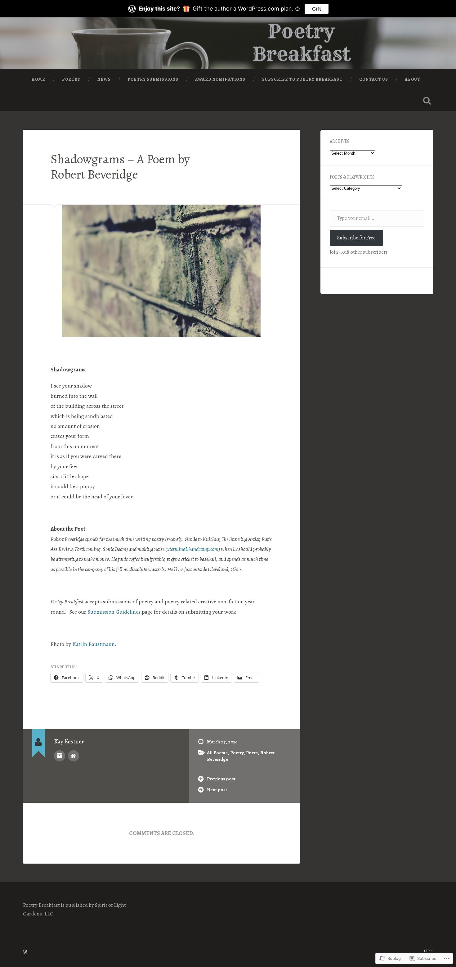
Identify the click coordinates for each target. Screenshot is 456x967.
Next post (217, 789)
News (104, 79)
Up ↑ (428, 950)
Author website (73, 755)
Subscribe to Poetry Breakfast (302, 79)
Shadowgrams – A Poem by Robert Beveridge (120, 167)
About (412, 79)
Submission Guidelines (114, 611)
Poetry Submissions (152, 79)
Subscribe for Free (356, 237)
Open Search (427, 100)
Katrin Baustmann (93, 644)
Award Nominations (220, 79)
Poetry (71, 79)
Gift (316, 9)
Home (38, 79)
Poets (252, 752)
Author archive (59, 755)
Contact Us (373, 79)
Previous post (221, 778)
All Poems (217, 752)
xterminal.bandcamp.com (192, 549)
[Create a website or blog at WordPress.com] (25, 952)
